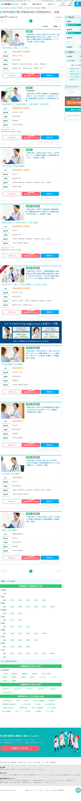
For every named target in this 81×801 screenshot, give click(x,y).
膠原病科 (14, 680)
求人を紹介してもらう (31, 75)
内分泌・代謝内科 (46, 673)
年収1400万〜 (29, 689)
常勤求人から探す (4, 769)
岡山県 (20, 640)
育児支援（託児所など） (9, 707)
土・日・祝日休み (26, 704)
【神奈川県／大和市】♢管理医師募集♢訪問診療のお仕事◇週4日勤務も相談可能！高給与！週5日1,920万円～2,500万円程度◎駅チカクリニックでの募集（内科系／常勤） (43, 274)
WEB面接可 (38, 711)
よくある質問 (71, 0)
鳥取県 (4, 640)
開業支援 (52, 762)
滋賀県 (4, 633)
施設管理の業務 (23, 707)
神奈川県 (27, 7)
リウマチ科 (53, 677)
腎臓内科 (5, 677)
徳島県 (4, 646)
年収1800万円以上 (7, 700)
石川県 (12, 620)
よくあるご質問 (76, 774)
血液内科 (5, 680)
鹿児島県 (52, 653)
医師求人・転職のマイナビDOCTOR (8, 7)
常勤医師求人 (21, 7)
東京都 (44, 606)
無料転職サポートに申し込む (20, 748)
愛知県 (20, 626)
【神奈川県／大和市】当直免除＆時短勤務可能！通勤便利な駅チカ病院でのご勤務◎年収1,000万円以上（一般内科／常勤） (42, 211)
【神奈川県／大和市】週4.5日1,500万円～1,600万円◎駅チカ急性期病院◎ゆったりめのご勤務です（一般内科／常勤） (43, 462)
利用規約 (12, 762)
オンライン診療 (50, 711)
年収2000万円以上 (7, 692)
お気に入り (12, 75)
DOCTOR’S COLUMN (15, 780)
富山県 (4, 620)
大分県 (36, 653)
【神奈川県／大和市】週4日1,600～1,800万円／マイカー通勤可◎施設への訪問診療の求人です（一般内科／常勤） (42, 155)
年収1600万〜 (41, 689)
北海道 (4, 593)
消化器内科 (35, 673)
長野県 (20, 613)
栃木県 (12, 606)
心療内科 (23, 677)
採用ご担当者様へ (4, 762)
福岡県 (4, 653)
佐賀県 (12, 653)
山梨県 (12, 613)
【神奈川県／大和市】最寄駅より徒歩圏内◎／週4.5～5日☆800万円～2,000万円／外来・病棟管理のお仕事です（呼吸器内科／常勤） (42, 97)
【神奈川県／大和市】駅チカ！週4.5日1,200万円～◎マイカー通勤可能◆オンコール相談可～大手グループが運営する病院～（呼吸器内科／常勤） (43, 354)
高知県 (28, 646)
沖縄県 (4, 657)
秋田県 (28, 600)
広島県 (28, 640)
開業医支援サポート (71, 780)
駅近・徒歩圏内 (7, 711)
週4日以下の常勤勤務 (39, 700)
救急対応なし (52, 700)
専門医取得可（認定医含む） (10, 704)
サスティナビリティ (40, 790)
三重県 (28, 626)
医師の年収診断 (4, 782)
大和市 (32, 7)
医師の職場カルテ (27, 782)
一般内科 (5, 673)
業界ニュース (60, 780)
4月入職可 (37, 704)
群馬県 (20, 606)
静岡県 (12, 626)
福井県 (20, 620)
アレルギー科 (42, 677)
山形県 (36, 600)
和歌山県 (44, 633)
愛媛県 (20, 646)
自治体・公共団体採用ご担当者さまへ (48, 0)
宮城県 (20, 600)
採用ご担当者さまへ (59, 0)
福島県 (44, 600)
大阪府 (20, 633)
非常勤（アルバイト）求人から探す (20, 769)
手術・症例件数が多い (50, 704)
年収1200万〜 (18, 689)
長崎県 (20, 653)
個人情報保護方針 (61, 790)
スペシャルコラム (51, 780)
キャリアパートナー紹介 (48, 774)
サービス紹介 (3, 774)
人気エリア (18, 711)
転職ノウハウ (3, 780)
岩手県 (12, 600)
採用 (47, 790)
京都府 (12, 633)
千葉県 (36, 606)
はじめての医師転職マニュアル (31, 774)
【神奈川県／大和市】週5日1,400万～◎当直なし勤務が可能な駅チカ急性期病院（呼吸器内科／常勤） (43, 519)
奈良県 (36, 633)
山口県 (36, 640)
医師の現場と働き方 (39, 780)
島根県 (12, 640)
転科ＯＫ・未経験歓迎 (37, 707)
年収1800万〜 (53, 689)
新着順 (55, 26)
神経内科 (14, 677)
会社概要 (27, 790)
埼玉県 (28, 606)
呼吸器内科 (37, 7)
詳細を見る (49, 75)
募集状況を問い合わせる (30, 256)
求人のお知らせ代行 (15, 782)
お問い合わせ (35, 762)
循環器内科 (14, 673)
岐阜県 (4, 626)
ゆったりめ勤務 (51, 707)
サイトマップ (44, 762)
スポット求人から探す (38, 769)
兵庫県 (28, 633)
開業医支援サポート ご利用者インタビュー (44, 782)
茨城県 (4, 606)
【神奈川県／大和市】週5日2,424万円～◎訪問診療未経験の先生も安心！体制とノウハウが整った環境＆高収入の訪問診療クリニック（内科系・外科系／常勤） (43, 38)
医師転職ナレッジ (27, 780)
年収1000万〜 (6, 689)
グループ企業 (52, 790)
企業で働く (28, 711)
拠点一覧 (66, 0)
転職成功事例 (66, 774)
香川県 (12, 646)
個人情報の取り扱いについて (23, 762)
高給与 (18, 700)
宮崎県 (44, 653)
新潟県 (4, 613)
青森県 (4, 600)
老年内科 (32, 677)
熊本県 (28, 653)
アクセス (32, 790)
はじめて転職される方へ (15, 774)
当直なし (27, 700)
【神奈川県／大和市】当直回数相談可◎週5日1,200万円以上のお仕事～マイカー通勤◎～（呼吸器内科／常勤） (43, 409)
